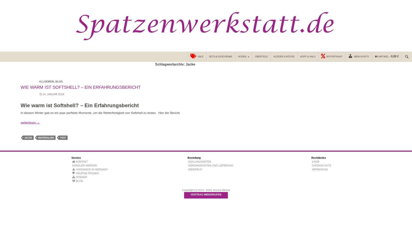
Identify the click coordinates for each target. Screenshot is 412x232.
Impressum (320, 169)
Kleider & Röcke (284, 56)
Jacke (28, 137)
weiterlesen (30, 122)
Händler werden (84, 165)
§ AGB (315, 161)
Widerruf (195, 169)
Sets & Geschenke (220, 56)
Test (63, 137)
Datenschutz (321, 165)
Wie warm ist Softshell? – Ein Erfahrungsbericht (81, 87)
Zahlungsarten (199, 161)
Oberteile (261, 56)
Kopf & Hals (307, 56)
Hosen (242, 56)
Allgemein (46, 81)
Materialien (46, 137)
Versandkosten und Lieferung (210, 165)
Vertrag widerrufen (206, 194)
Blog (59, 81)
